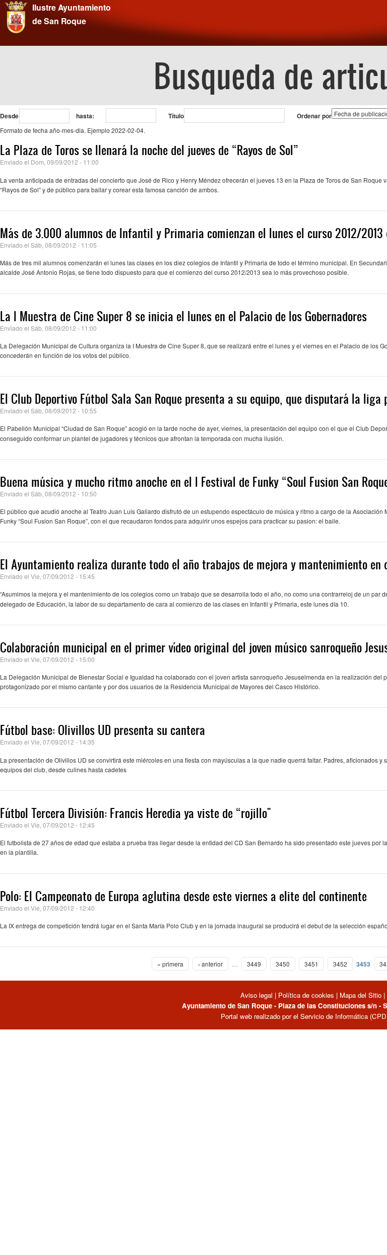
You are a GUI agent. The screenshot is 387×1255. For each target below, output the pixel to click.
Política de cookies (306, 995)
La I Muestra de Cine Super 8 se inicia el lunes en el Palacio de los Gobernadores (183, 316)
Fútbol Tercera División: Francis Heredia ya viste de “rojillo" (135, 813)
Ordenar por (314, 115)
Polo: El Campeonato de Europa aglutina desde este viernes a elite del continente (183, 896)
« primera (170, 963)
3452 (340, 963)
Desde (9, 115)
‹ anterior (210, 963)
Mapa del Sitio (360, 995)
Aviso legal (257, 995)
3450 (283, 963)
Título (176, 115)
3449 (254, 963)
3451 (311, 963)
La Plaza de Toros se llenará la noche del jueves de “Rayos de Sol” (149, 150)
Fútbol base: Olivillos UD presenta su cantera (102, 730)
